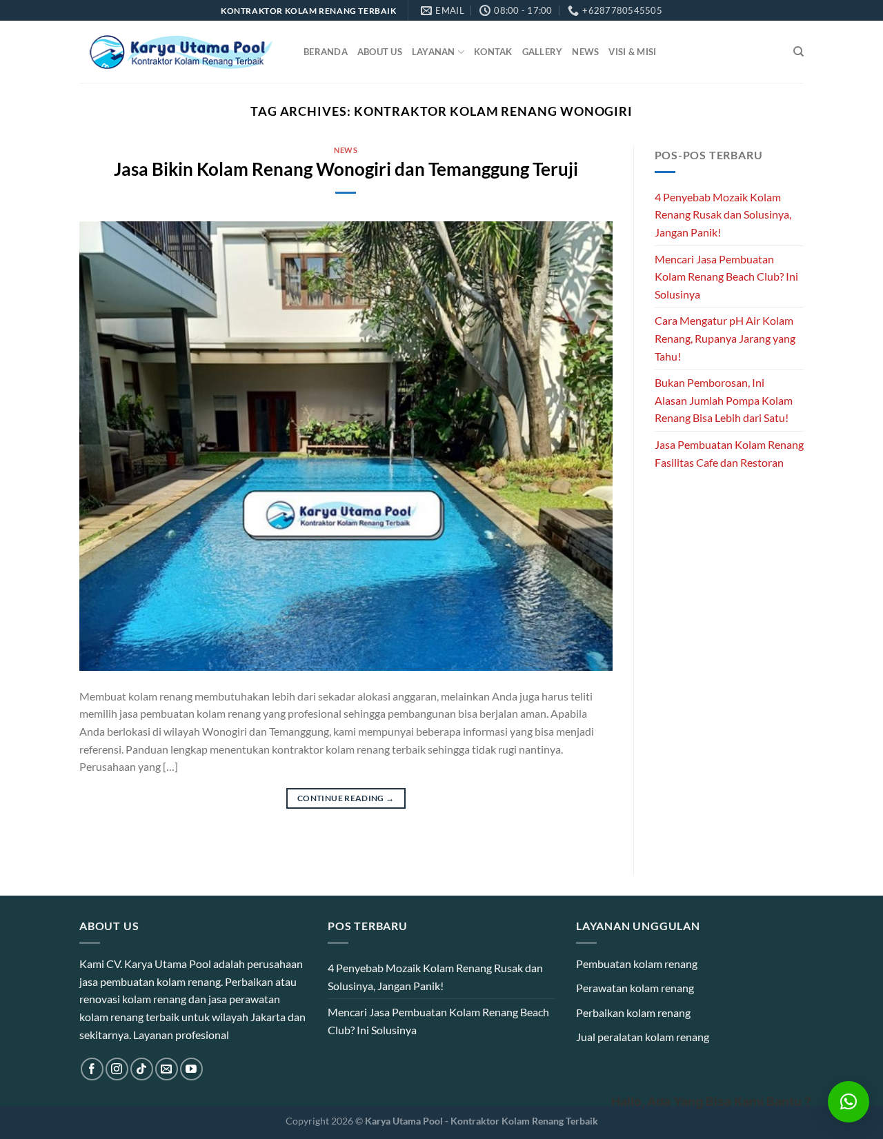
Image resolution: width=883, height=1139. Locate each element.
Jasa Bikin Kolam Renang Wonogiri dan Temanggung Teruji (346, 169)
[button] (848, 1101)
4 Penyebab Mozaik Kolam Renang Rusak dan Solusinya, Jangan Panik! (723, 214)
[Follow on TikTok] (141, 1069)
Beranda (326, 51)
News (585, 51)
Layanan (433, 51)
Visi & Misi (632, 51)
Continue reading (346, 798)
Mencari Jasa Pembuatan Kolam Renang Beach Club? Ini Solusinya (726, 276)
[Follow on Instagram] (117, 1069)
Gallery (542, 51)
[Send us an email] (166, 1069)
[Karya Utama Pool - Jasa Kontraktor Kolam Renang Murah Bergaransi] (181, 52)
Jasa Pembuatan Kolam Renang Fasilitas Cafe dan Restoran (729, 453)
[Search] (798, 52)
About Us (379, 51)
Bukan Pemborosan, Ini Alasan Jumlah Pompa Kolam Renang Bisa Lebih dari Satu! (724, 400)
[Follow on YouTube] (191, 1069)
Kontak (493, 51)
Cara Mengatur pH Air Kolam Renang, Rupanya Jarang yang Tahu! (725, 338)
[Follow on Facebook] (92, 1069)
